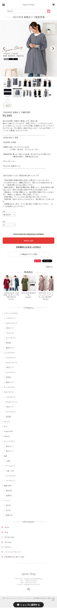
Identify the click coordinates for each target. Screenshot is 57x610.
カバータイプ (11, 338)
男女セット (10, 446)
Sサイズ (7, 422)
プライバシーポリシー (13, 552)
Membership (9, 537)
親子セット (10, 451)
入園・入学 (10, 471)
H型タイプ (10, 328)
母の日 (8, 505)
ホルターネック (11, 323)
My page (8, 542)
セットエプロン (9, 441)
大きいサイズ (9, 392)
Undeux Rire (8, 431)
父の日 (8, 510)
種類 (4, 211)
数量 (4, 221)
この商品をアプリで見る (28, 254)
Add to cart (28, 240)
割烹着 (8, 343)
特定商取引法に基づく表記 (14, 557)
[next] (53, 48)
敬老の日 (9, 515)
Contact (8, 547)
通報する (49, 267)
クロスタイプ (11, 318)
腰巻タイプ (10, 348)
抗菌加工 (9, 495)
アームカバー (11, 466)
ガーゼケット (11, 481)
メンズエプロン (9, 353)
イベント (7, 500)
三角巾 (8, 461)
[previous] (4, 48)
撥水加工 (9, 490)
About (7, 527)
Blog (6, 532)
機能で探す (8, 486)
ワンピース (10, 333)
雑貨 (5, 456)
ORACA (7, 436)
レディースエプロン (11, 313)
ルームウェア (11, 476)
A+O (5, 426)
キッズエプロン (9, 387)
